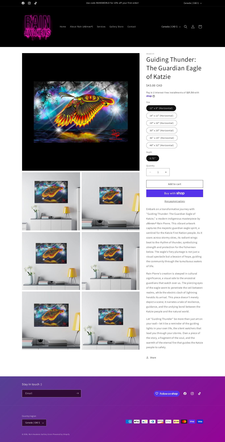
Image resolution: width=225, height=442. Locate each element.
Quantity (150, 165)
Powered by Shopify (61, 434)
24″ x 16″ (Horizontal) (162, 123)
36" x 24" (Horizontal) (162, 137)
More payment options (175, 201)
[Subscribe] (77, 393)
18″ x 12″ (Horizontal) (161, 115)
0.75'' (153, 158)
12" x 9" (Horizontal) (161, 108)
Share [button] (153, 357)
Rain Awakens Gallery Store (40, 434)
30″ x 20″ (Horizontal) (162, 130)
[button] (185, 26)
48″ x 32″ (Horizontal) (162, 145)
